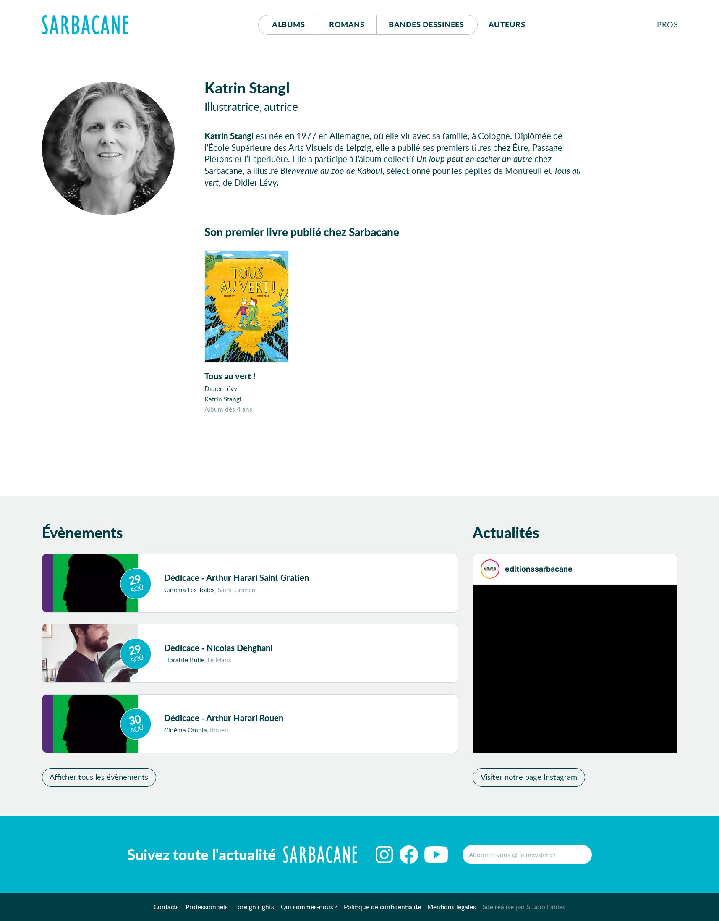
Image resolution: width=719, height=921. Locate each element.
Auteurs (507, 24)
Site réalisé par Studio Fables (524, 906)
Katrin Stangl (222, 399)
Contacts (166, 906)
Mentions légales (451, 906)
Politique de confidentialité (382, 906)
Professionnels (207, 906)
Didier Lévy (220, 388)
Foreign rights (254, 906)
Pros (667, 24)
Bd (426, 24)
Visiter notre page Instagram (529, 777)
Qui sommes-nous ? (309, 906)
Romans (346, 24)
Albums (288, 24)
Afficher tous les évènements (99, 777)
